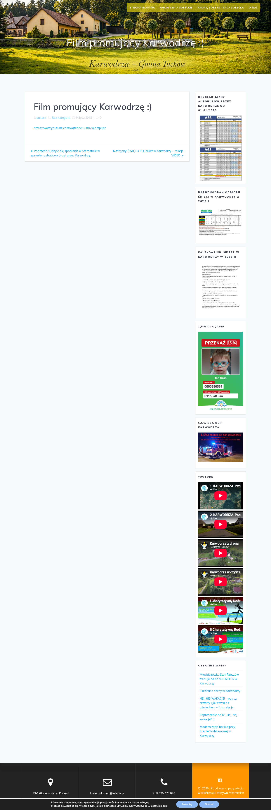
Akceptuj (187, 804)
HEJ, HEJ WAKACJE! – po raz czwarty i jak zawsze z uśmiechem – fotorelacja (218, 702)
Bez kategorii (61, 118)
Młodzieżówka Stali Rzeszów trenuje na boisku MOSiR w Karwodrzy (219, 679)
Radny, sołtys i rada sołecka (221, 7)
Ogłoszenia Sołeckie (176, 7)
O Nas (253, 7)
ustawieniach (159, 806)
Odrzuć (209, 804)
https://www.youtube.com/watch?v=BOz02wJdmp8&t (70, 128)
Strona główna (142, 7)
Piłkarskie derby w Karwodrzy (220, 691)
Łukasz (41, 118)
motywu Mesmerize (230, 793)
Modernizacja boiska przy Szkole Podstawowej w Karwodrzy (217, 731)
